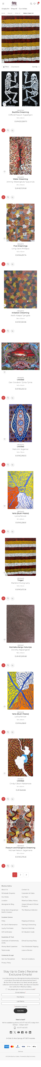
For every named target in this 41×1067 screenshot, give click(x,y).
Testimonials (6, 950)
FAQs (3, 921)
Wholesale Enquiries (8, 893)
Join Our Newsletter (8, 959)
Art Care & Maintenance (9, 925)
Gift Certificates (7, 932)
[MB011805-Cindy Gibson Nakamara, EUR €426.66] (20, 757)
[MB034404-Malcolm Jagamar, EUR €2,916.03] (20, 423)
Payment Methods (28, 928)
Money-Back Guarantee (9, 946)
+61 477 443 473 (25, 1023)
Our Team (25, 897)
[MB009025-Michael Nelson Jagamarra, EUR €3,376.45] (20, 824)
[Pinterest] (27, 1032)
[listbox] (30, 67)
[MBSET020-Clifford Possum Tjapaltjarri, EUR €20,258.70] (20, 89)
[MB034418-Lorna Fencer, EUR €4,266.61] (20, 691)
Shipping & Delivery (28, 921)
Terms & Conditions (28, 959)
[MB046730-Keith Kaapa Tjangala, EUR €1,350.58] (20, 289)
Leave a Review (27, 950)
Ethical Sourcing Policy (29, 941)
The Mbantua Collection (29, 910)
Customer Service (7, 917)
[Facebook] (23, 1032)
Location (4, 900)
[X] (15, 1032)
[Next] (26, 874)
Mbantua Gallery (7, 886)
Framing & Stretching (29, 925)
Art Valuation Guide (28, 932)
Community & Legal (8, 955)
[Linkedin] (30, 1032)
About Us (5, 889)
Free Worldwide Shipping (30, 946)
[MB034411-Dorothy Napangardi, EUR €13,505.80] (20, 624)
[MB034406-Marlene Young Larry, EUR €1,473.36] (20, 557)
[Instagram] (12, 1032)
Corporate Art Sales (28, 893)
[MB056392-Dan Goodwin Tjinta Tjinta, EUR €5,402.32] (20, 356)
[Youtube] (19, 1032)
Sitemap (20, 1051)
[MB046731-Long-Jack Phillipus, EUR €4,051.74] (20, 223)
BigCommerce (31, 1056)
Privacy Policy (6, 963)
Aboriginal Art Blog (8, 904)
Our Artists (23, 9)
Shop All (14, 9)
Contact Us (25, 889)
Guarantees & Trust (8, 937)
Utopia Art (5, 9)
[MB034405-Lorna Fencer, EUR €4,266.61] (20, 490)
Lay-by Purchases (7, 928)
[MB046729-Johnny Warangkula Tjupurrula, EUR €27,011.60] (20, 156)
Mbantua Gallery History (30, 900)
